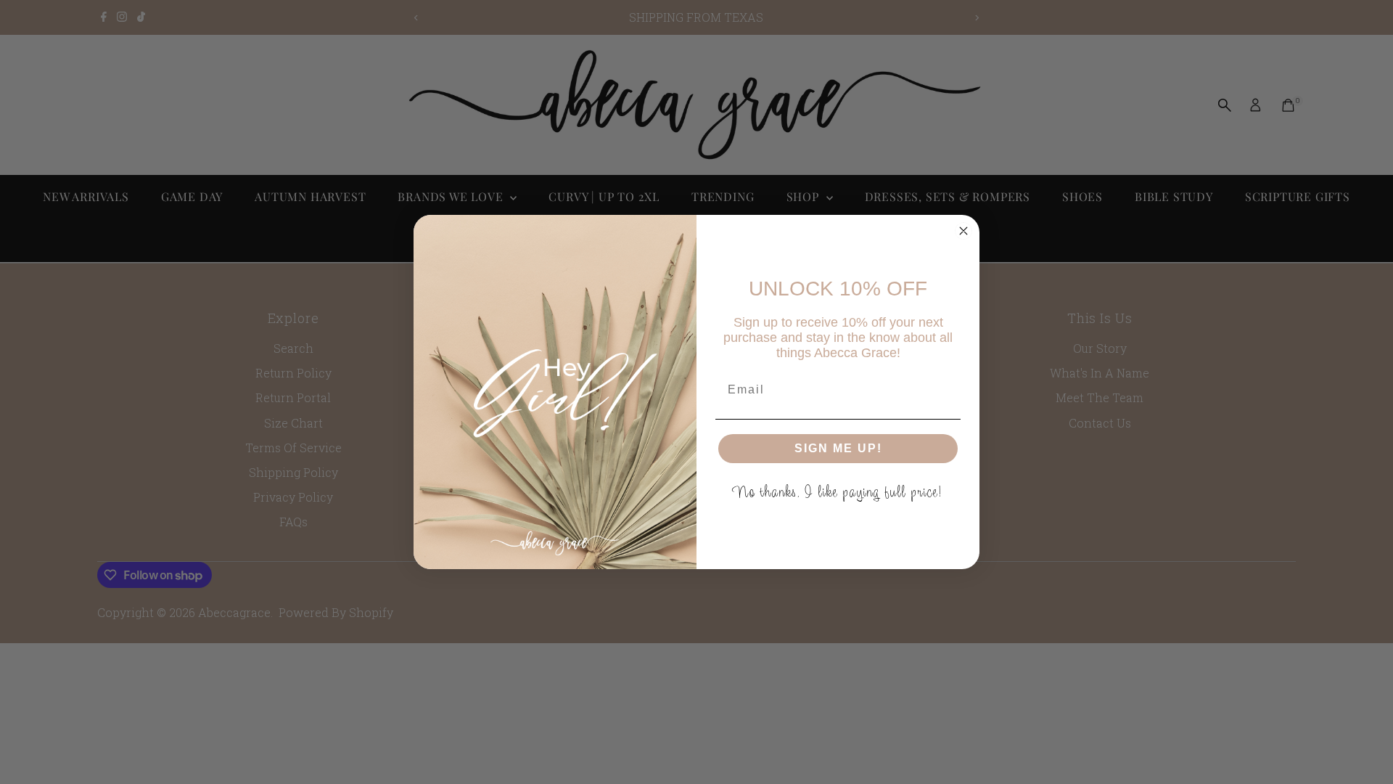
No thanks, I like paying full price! (838, 491)
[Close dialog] (963, 231)
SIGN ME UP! (838, 448)
